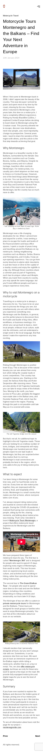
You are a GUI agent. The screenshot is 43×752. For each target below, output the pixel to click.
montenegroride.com (12, 727)
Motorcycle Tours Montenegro (22, 520)
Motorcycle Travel (11, 16)
